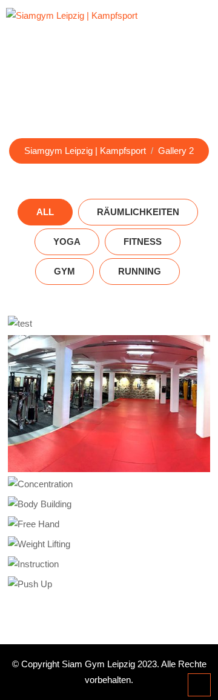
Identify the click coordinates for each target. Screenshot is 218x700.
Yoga (67, 241)
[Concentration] (109, 484)
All (45, 212)
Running (139, 271)
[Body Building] (109, 504)
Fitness (143, 241)
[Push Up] (109, 584)
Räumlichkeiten (138, 212)
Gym (64, 271)
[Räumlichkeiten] (109, 403)
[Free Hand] (109, 524)
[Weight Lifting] (109, 544)
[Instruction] (109, 564)
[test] (109, 323)
